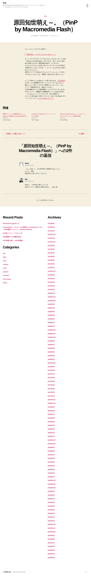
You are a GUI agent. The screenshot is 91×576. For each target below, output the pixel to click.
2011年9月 (51, 245)
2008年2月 (51, 359)
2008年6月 (51, 348)
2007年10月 (52, 363)
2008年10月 (52, 337)
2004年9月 (51, 491)
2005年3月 (51, 469)
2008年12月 (52, 330)
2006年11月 (51, 399)
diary (4, 257)
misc (45, 16)
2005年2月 (51, 473)
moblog (5, 264)
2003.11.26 (45, 35)
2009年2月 (51, 322)
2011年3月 (51, 267)
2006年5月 (51, 421)
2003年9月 (51, 535)
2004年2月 (51, 517)
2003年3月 (51, 557)
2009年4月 (51, 319)
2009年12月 (52, 297)
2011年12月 (51, 242)
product (5, 272)
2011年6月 (51, 256)
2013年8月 (51, 223)
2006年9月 (51, 407)
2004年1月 (51, 521)
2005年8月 (51, 451)
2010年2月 (51, 289)
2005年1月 (51, 477)
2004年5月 (51, 506)
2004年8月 (51, 495)
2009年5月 (51, 315)
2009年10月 (52, 300)
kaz (38, 35)
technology (7, 279)
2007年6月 (51, 377)
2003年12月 (52, 524)
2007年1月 (51, 396)
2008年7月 (51, 344)
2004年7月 (51, 499)
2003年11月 (51, 528)
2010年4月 (51, 282)
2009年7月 (51, 308)
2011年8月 (51, 249)
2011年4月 (51, 264)
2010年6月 (51, 275)
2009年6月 (51, 311)
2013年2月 (51, 227)
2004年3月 (51, 513)
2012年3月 (51, 238)
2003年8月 (51, 539)
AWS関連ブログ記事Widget (12, 237)
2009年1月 (51, 326)
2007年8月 (51, 370)
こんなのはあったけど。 (45, 98)
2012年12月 (52, 234)
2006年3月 (51, 429)
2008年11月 (51, 333)
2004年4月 (51, 510)
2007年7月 (51, 374)
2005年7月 (51, 455)
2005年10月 (52, 444)
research (6, 275)
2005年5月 (51, 462)
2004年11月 (51, 484)
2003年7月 (51, 543)
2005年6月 (51, 458)
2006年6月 (51, 418)
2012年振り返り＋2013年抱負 (13, 240)
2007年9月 (51, 366)
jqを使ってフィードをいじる (12, 233)
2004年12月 (52, 480)
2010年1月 (51, 293)
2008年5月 (51, 352)
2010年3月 (51, 286)
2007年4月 (51, 385)
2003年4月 (51, 554)
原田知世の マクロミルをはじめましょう (41, 54)
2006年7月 (51, 414)
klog (4, 3)
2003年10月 (52, 532)
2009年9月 (51, 304)
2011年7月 (51, 253)
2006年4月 (51, 425)
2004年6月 (51, 502)
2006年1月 (51, 436)
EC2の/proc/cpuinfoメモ (11, 223)
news (5, 268)
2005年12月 (52, 440)
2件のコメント (56, 35)
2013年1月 (51, 231)
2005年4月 (51, 466)
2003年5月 (51, 550)
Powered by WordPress (19, 572)
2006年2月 (51, 433)
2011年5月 (51, 260)
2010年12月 (52, 271)
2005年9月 (51, 447)
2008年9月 (51, 341)
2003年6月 (51, 546)
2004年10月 (52, 488)
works (5, 283)
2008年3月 (51, 355)
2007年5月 (51, 381)
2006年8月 (51, 411)
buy (4, 253)
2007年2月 (51, 392)
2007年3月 (51, 388)
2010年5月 (51, 278)
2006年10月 (52, 403)
